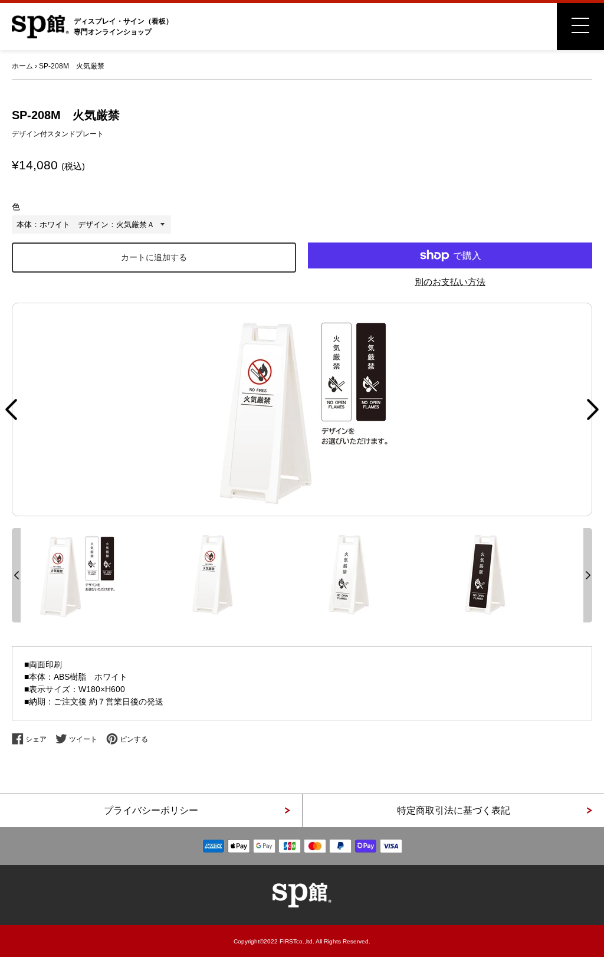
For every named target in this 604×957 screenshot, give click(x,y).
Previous (11, 409)
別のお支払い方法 (450, 282)
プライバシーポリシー (151, 810)
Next (593, 409)
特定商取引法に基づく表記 (453, 810)
